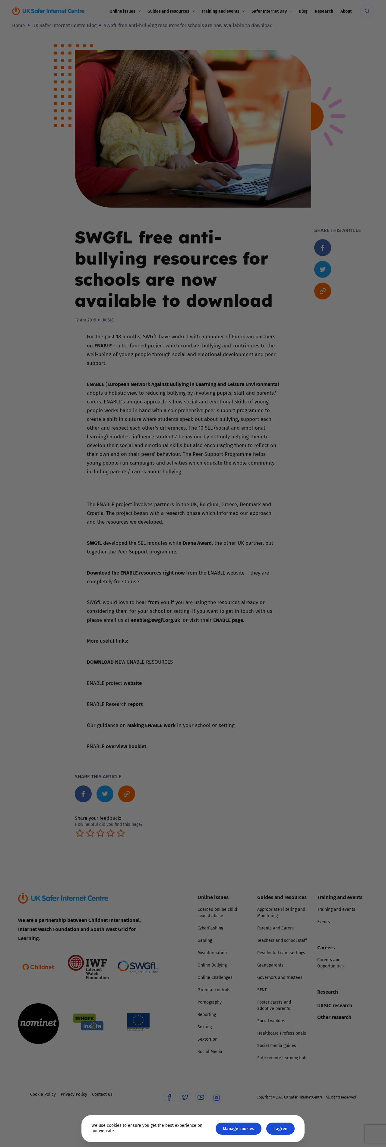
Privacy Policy (131, 641)
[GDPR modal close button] (265, 499)
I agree (280, 1128)
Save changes (249, 645)
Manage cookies (238, 1128)
